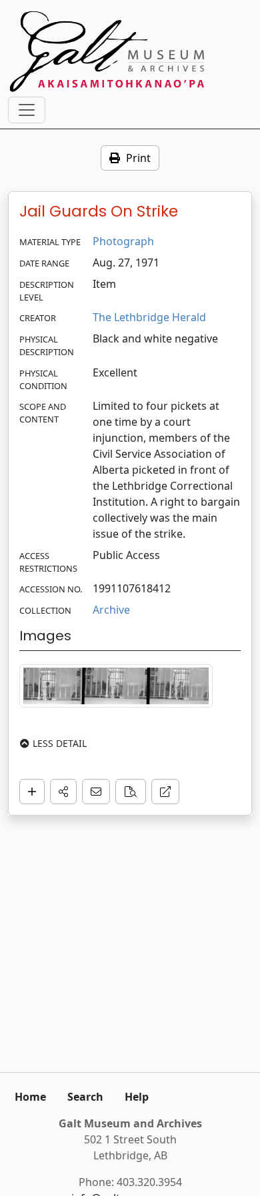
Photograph (123, 241)
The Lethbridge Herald (149, 317)
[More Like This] (130, 791)
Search (85, 1096)
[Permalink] (165, 791)
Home (30, 1096)
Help (137, 1096)
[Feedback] (96, 791)
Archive (111, 609)
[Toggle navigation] (26, 110)
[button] (63, 791)
